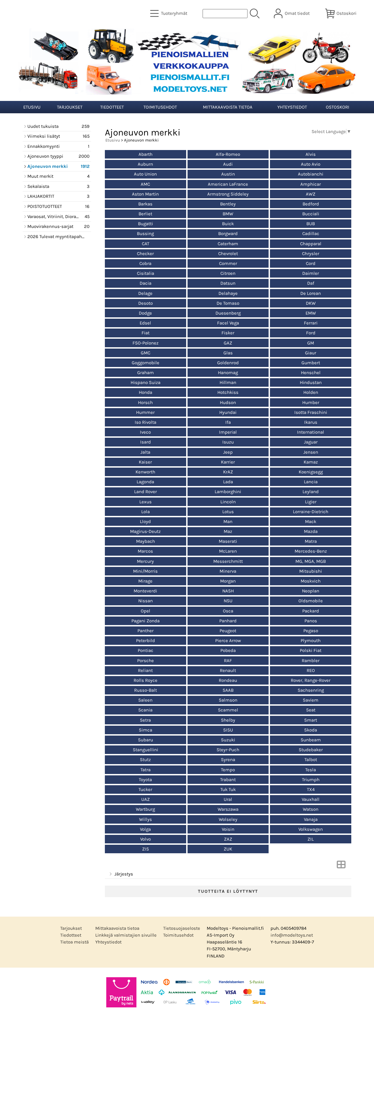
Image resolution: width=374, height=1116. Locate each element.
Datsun (227, 283)
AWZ (310, 194)
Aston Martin (145, 194)
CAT (145, 243)
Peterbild (145, 640)
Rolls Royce (145, 680)
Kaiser (145, 462)
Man (227, 521)
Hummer (145, 412)
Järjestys (123, 874)
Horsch (145, 402)
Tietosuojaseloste (181, 928)
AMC (145, 184)
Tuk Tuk (228, 789)
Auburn (145, 164)
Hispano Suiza (145, 382)
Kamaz (311, 462)
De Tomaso (228, 303)
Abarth (146, 154)
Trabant (228, 779)
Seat (310, 710)
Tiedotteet (112, 107)
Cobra (145, 263)
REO (311, 670)
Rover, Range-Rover (310, 680)
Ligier (311, 501)
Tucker (145, 789)
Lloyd (145, 521)
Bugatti (145, 223)
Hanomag (228, 372)
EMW (311, 313)
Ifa (228, 422)
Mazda (311, 531)
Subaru (145, 739)
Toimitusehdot (160, 107)
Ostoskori (337, 107)
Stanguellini (145, 749)
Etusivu (32, 107)
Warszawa (228, 809)
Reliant (145, 670)
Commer (228, 263)
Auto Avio (310, 164)
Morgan (228, 581)
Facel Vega (228, 323)
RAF (228, 660)
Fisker (227, 332)
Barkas (145, 204)
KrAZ (228, 471)
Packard (310, 611)
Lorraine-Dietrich (310, 511)
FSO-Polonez (146, 343)
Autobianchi (310, 174)
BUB (310, 223)
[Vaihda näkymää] (341, 866)
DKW (311, 303)
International (310, 432)
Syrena (228, 759)
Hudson (228, 402)
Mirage (145, 581)
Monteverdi (145, 591)
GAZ (228, 343)
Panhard (228, 620)
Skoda (310, 730)
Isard (145, 442)
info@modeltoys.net (292, 935)
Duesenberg (228, 313)
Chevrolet (228, 253)
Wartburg (145, 809)
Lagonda (145, 481)
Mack (310, 521)
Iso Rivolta (145, 422)
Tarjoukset (69, 107)
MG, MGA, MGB (310, 561)
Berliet (145, 213)
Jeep (228, 452)
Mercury (145, 561)
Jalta (145, 452)
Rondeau (228, 680)
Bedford (311, 204)
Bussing (145, 233)
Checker (145, 253)
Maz (228, 531)
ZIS (145, 849)
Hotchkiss (227, 392)
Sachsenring (311, 690)
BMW (228, 213)
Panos (310, 620)
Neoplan (310, 591)
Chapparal (310, 243)
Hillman (228, 382)
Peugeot (228, 630)
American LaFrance (228, 184)
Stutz (145, 759)
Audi (228, 164)
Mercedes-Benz (311, 551)
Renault (228, 670)
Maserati (228, 541)
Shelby (228, 720)
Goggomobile (145, 362)
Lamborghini (228, 491)
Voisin (228, 829)
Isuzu (228, 442)
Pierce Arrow (228, 640)
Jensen (310, 452)
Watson (310, 809)
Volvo (145, 839)
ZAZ (228, 839)
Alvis (311, 154)
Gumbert (310, 362)
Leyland (311, 491)
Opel (145, 611)
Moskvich (311, 581)
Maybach (145, 541)
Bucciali (310, 213)
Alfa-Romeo (228, 154)
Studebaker (311, 749)
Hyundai (228, 412)
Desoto (145, 303)
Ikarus (310, 422)
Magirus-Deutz (145, 531)
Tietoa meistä (74, 942)
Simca (145, 730)
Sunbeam (311, 739)
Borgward (228, 233)
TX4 (311, 789)
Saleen (145, 700)
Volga (145, 829)
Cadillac (310, 233)
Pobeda (228, 650)
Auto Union (145, 174)
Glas (228, 352)
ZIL (310, 839)
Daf (310, 283)
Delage (145, 293)
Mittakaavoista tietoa (227, 107)
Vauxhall (311, 799)
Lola (145, 511)
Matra (311, 541)
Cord (310, 263)
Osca (228, 611)
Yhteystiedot (292, 107)
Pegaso (310, 630)
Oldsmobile (310, 600)
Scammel (228, 710)
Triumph (311, 779)
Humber (310, 402)
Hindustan (311, 382)
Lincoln (228, 501)
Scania (145, 710)
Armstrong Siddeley (228, 194)
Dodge (145, 313)
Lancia (311, 481)
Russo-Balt (145, 690)
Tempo (228, 769)
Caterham (228, 243)
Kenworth (145, 471)
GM (310, 343)
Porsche (145, 660)
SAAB (228, 690)
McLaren (228, 551)
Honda (145, 392)
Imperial (228, 432)
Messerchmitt (228, 561)
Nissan (145, 600)
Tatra (145, 769)
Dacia (145, 283)
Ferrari (311, 323)
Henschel (311, 372)
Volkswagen (310, 829)
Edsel (145, 323)
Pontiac (145, 650)
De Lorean (310, 293)
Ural (228, 799)
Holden (310, 392)
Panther (145, 630)
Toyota (145, 779)
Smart (310, 720)
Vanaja (311, 819)
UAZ (145, 799)
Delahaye (228, 293)
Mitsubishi (310, 571)
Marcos (145, 551)
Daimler (310, 273)
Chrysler (310, 253)
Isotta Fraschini (310, 412)
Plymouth (311, 640)
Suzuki (228, 739)
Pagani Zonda (145, 620)
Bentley (228, 204)
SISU (228, 730)
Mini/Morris (145, 571)
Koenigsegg (311, 471)
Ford (310, 332)
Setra (145, 720)
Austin (228, 174)
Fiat (145, 332)
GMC (145, 352)
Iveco (145, 432)
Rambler (311, 660)
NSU (228, 600)
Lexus (145, 501)
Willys (145, 819)
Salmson (228, 700)
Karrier (228, 462)
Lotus (228, 511)
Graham (145, 372)
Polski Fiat (310, 650)
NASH (228, 591)
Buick (228, 223)
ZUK (228, 849)
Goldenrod (228, 362)
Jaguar (311, 442)
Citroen (227, 273)
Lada (228, 481)
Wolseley (228, 819)
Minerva (228, 571)
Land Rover (145, 491)
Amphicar (310, 184)
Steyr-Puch (228, 749)
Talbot (310, 759)
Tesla (310, 769)
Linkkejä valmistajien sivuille (126, 935)
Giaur (310, 352)
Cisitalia (145, 273)
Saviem (310, 700)
